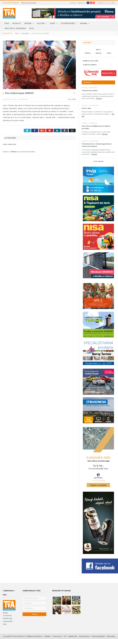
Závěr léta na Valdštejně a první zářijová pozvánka (96, 127)
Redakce (47, 636)
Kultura (40, 23)
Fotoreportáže (67, 23)
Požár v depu (86, 108)
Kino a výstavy (98, 49)
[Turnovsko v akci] (9, 13)
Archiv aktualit (98, 161)
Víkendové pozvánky (28, 3)
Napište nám (72, 636)
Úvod (6, 23)
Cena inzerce (57, 636)
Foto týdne (72, 99)
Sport (52, 23)
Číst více (99, 98)
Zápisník (27, 23)
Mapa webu (111, 636)
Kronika (83, 23)
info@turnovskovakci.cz (34, 636)
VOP (64, 636)
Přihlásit (73, 3)
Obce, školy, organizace (15, 28)
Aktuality (16, 23)
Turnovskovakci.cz (18, 636)
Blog (31, 28)
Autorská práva (84, 636)
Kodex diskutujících (98, 636)
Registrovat (81, 3)
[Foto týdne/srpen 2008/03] (39, 65)
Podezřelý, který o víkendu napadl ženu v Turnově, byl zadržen (97, 145)
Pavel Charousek (9, 144)
